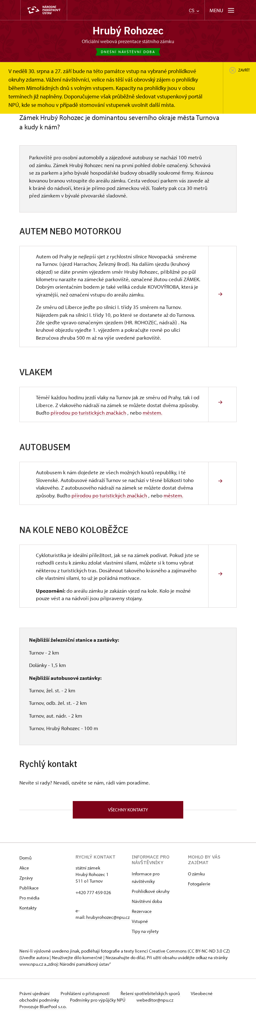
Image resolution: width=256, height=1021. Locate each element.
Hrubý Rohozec (128, 30)
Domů (25, 858)
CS (192, 10)
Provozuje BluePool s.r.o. (42, 1006)
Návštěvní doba (147, 901)
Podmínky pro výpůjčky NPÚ (98, 1000)
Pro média (29, 898)
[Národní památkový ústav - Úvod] (43, 10)
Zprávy (26, 878)
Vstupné (140, 921)
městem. (152, 412)
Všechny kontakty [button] (128, 810)
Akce (24, 868)
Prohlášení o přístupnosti (86, 993)
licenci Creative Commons (161, 951)
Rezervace (142, 911)
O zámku (196, 874)
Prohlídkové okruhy (151, 891)
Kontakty (28, 908)
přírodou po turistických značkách (88, 412)
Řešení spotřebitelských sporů (151, 993)
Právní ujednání (35, 993)
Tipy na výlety (145, 931)
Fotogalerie (199, 884)
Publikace (29, 888)
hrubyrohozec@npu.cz (108, 917)
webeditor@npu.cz (154, 1000)
